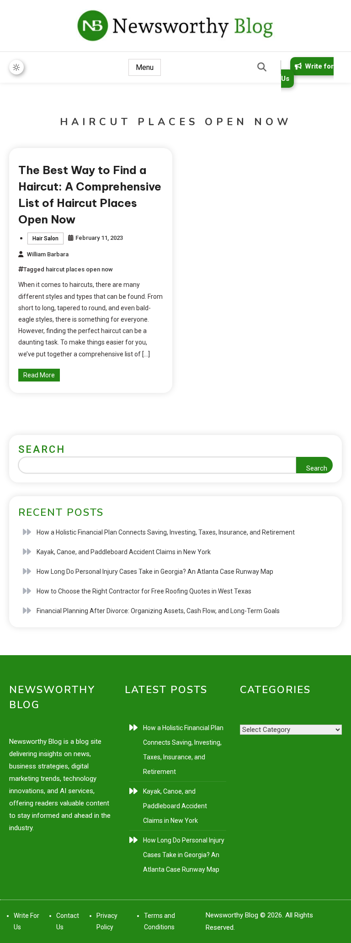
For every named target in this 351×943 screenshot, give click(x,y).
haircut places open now (79, 269)
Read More (39, 375)
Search (41, 449)
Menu (145, 67)
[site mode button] (16, 67)
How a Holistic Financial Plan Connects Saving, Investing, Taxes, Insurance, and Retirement (166, 532)
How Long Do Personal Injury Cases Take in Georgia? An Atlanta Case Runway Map (155, 571)
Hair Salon (45, 238)
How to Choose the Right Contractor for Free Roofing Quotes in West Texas (144, 591)
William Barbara (48, 254)
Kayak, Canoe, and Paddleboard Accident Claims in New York (124, 552)
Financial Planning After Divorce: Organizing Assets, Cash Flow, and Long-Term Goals (158, 611)
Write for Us (307, 72)
